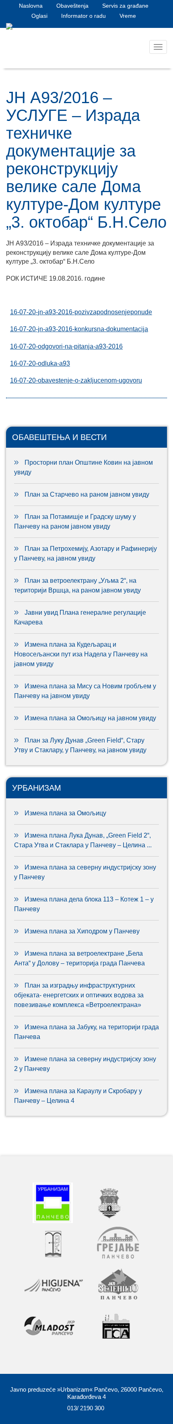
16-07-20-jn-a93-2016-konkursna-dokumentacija (79, 329)
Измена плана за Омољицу (65, 813)
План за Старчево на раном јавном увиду (87, 494)
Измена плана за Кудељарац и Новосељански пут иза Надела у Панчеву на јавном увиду (81, 654)
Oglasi (39, 16)
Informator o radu (83, 16)
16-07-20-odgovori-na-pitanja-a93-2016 (66, 346)
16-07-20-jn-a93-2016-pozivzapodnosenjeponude (81, 312)
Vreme (127, 16)
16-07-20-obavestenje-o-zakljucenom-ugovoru (76, 380)
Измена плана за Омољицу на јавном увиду (90, 718)
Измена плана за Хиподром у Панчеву (82, 931)
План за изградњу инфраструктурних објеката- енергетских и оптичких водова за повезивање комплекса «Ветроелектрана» (79, 995)
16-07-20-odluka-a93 (40, 363)
